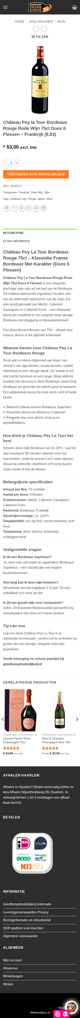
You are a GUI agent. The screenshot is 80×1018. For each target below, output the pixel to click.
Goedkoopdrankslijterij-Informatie (27, 904)
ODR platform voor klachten (23, 928)
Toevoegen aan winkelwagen (36, 174)
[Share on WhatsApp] (6, 208)
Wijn (61, 21)
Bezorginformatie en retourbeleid (27, 920)
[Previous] (3, 727)
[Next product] (36, 29)
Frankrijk (24, 192)
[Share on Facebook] (14, 208)
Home (19, 21)
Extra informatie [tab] (16, 241)
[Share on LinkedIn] (43, 208)
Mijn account (12, 960)
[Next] (76, 727)
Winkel (8, 984)
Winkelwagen (13, 976)
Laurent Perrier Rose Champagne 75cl (16, 740)
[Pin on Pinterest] (36, 208)
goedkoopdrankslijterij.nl (22, 664)
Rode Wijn (37, 192)
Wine (50, 198)
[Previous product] (44, 29)
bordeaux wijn (18, 198)
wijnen (41, 198)
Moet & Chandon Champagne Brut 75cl (56, 740)
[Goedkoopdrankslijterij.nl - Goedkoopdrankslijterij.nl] (40, 7)
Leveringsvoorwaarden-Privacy (25, 912)
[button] (5, 7)
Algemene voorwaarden (20, 936)
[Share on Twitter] (21, 208)
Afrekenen (10, 968)
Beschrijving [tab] (13, 232)
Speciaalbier (41, 21)
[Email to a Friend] (29, 208)
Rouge (32, 198)
